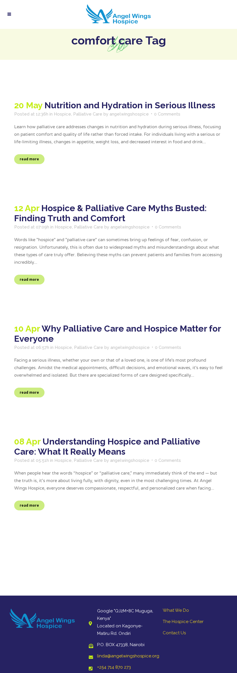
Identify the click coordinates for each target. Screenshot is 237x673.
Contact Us (174, 632)
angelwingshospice (129, 114)
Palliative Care (87, 114)
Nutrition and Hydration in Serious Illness (130, 105)
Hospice (62, 114)
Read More (29, 159)
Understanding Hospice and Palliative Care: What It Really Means (107, 446)
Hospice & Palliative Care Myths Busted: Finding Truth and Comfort (110, 213)
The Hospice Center (183, 621)
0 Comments (167, 114)
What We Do (176, 610)
